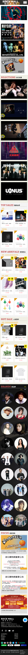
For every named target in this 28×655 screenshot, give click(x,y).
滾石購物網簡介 (4, 633)
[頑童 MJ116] (7, 459)
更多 (25, 386)
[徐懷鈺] (20, 428)
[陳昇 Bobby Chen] (20, 397)
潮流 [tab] (25, 389)
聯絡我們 (16, 638)
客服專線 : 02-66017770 (6, 622)
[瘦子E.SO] (20, 474)
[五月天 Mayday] (7, 520)
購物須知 (16, 635)
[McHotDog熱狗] (7, 443)
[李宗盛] (7, 505)
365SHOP (22, 653)
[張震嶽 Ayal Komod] (7, 413)
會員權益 (3, 639)
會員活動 (16, 633)
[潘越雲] (7, 428)
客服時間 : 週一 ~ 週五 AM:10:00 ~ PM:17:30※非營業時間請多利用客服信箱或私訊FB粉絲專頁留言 (12, 626)
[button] (25, 2)
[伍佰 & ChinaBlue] (20, 505)
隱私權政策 (3, 636)
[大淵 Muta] (7, 474)
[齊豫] (20, 413)
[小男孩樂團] (20, 489)
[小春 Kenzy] (20, 459)
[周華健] (7, 397)
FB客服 (25, 620)
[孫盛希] (20, 443)
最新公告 (3, 635)
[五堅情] (7, 489)
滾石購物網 (10, 2)
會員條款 (3, 638)
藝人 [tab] (21, 389)
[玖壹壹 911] (20, 520)
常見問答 (16, 636)
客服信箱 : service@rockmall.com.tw (9, 623)
